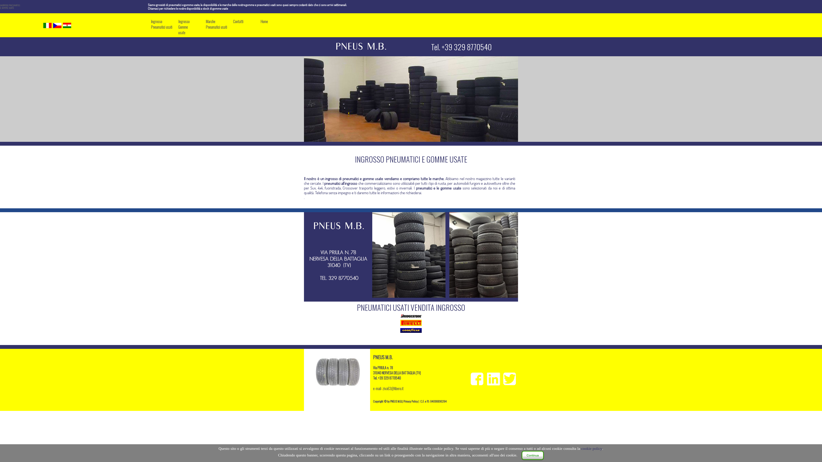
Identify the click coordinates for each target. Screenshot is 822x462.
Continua (533, 455)
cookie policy (591, 448)
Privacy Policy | (412, 401)
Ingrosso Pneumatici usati (161, 24)
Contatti (238, 21)
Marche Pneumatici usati (216, 24)
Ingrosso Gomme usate (184, 27)
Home (264, 21)
